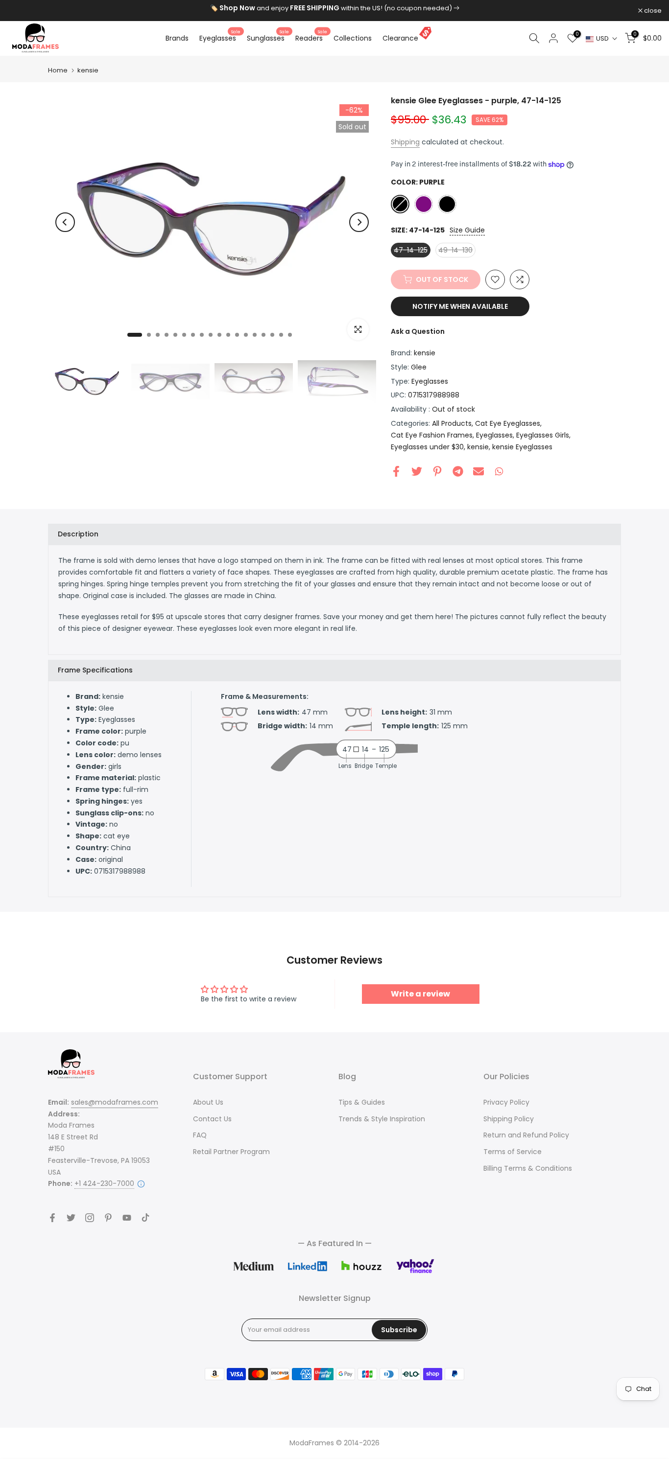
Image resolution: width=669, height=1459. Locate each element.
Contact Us (212, 1119)
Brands (177, 38)
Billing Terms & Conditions (527, 1168)
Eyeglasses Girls (542, 435)
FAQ (200, 1135)
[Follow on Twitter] (71, 1218)
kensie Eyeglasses (522, 447)
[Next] (359, 222)
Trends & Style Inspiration (381, 1119)
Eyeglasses (219, 37)
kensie (87, 70)
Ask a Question (418, 331)
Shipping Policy (508, 1119)
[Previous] (65, 222)
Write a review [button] (420, 993)
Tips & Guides (361, 1102)
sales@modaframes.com (114, 1102)
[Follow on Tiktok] (145, 1218)
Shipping (405, 142)
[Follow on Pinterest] (108, 1218)
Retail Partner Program (231, 1152)
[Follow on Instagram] (89, 1218)
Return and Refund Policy (526, 1135)
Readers (311, 37)
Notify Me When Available (460, 306)
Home (58, 70)
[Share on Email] (478, 471)
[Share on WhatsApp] (499, 471)
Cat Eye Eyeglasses (507, 423)
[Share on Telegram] (458, 471)
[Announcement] (334, 8)
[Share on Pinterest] (437, 471)
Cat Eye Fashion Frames (432, 435)
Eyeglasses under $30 (427, 447)
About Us (208, 1102)
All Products (452, 423)
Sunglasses (268, 37)
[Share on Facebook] (396, 471)
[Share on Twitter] (416, 471)
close (21, 10)
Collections (353, 38)
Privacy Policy (506, 1102)
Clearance (400, 38)
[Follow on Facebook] (52, 1218)
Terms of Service (512, 1152)
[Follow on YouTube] (126, 1218)
